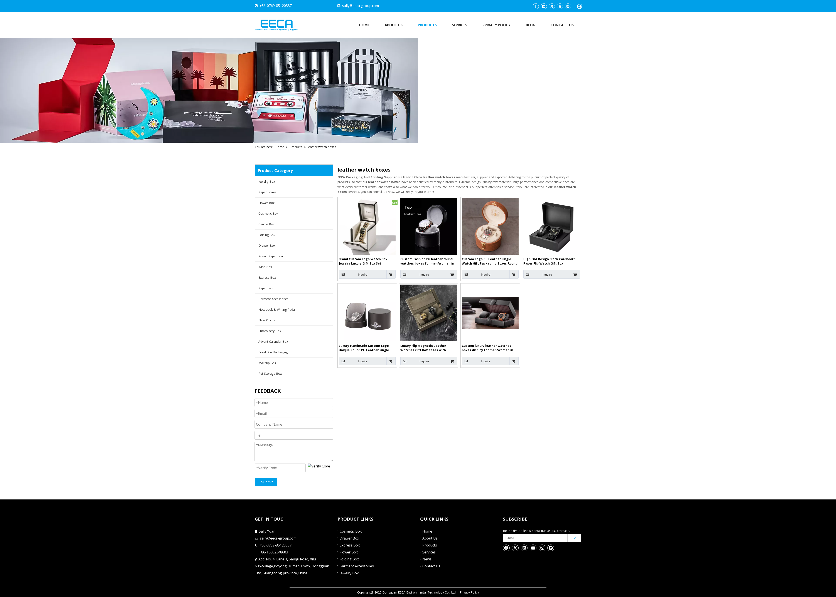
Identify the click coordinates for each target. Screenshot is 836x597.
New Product (267, 320)
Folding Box (266, 235)
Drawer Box (266, 245)
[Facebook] (536, 6)
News (426, 559)
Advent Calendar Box (273, 341)
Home (427, 531)
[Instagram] (568, 6)
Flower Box (266, 203)
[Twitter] (552, 6)
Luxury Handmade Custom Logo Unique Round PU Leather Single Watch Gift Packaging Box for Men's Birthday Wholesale (364, 348)
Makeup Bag (267, 363)
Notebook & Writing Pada (276, 309)
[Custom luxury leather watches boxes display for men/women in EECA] (490, 312)
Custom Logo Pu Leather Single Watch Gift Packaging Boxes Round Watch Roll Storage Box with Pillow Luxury (489, 261)
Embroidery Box (269, 331)
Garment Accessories (273, 299)
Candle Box (266, 224)
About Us (430, 538)
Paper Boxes (267, 192)
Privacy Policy (469, 592)
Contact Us (431, 566)
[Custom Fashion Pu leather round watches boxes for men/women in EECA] (428, 226)
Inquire (362, 274)
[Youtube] (560, 6)
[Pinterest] (550, 547)
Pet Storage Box (270, 373)
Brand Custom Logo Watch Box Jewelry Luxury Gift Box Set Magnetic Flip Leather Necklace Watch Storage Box (364, 261)
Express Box (267, 277)
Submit (267, 482)
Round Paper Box (270, 256)
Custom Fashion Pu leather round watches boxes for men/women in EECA (427, 261)
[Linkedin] (544, 6)
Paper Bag (265, 288)
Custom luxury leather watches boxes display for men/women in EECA (487, 348)
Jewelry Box (266, 181)
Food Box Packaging (273, 352)
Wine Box (265, 267)
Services (429, 552)
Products (429, 545)
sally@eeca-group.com (360, 5)
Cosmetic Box (268, 213)
